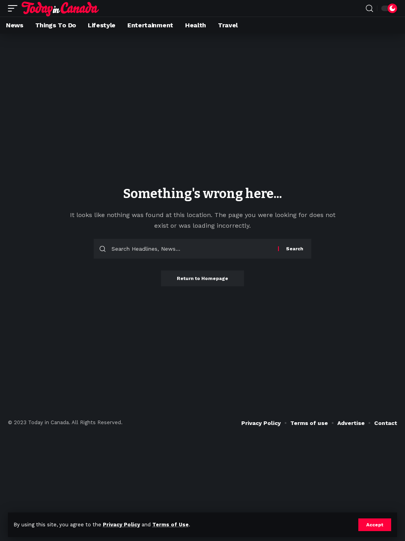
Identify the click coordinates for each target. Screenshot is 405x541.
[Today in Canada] (60, 8)
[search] (369, 8)
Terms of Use (170, 525)
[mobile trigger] (14, 8)
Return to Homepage (202, 278)
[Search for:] (192, 249)
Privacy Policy (121, 525)
